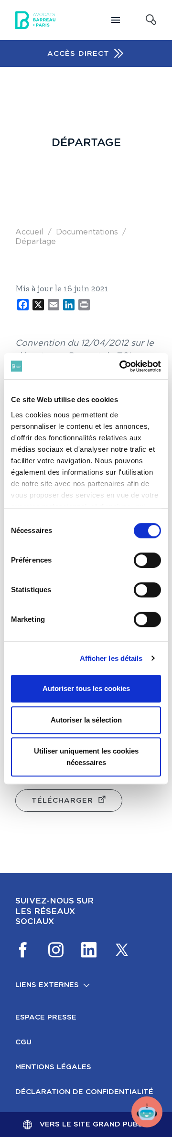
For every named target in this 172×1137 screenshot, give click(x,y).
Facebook (23, 949)
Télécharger (62, 800)
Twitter (121, 949)
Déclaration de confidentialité (84, 1091)
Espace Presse (45, 1017)
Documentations (87, 232)
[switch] (147, 560)
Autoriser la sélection (86, 720)
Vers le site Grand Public (95, 1124)
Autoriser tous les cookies (86, 688)
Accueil (29, 232)
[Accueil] (35, 20)
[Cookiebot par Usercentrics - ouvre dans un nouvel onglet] (121, 366)
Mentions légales (53, 1067)
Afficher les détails (111, 658)
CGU (23, 1042)
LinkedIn (89, 949)
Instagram (56, 949)
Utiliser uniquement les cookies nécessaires (86, 756)
